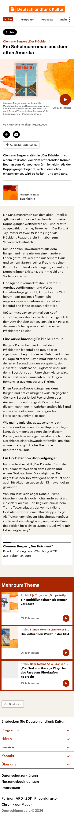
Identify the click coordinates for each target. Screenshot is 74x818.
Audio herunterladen (23, 144)
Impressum (11, 787)
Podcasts (47, 19)
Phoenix (41, 798)
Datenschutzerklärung (20, 775)
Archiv (10, 32)
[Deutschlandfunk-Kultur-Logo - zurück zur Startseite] (37, 9)
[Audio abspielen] (65, 99)
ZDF (29, 798)
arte (54, 798)
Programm (27, 19)
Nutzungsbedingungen (20, 781)
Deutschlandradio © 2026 (22, 810)
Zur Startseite (12, 704)
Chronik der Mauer (17, 804)
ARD (20, 798)
